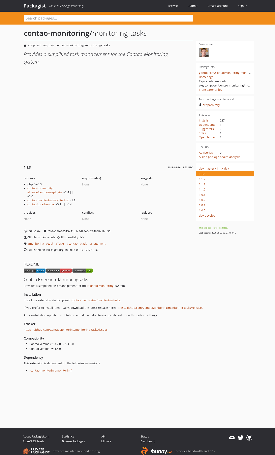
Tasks (61, 243)
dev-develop (207, 215)
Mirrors (106, 441)
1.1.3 (202, 174)
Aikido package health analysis (219, 157)
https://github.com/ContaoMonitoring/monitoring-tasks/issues (66, 329)
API (103, 436)
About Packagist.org (36, 436)
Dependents (207, 125)
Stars (202, 133)
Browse (173, 6)
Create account (218, 6)
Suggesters (206, 129)
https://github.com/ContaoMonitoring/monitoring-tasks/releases (160, 308)
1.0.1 (202, 205)
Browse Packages (73, 441)
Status (145, 436)
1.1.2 (202, 179)
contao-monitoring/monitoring (47, 200)
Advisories (206, 152)
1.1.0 (202, 189)
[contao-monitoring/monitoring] (50, 370)
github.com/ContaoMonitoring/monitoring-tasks (231, 73)
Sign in (242, 6)
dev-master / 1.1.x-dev (214, 168)
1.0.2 (202, 200)
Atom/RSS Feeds (33, 441)
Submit (192, 6)
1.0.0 (202, 210)
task (50, 243)
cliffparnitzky (211, 105)
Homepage (206, 77)
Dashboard (148, 441)
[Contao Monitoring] (101, 286)
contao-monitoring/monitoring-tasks (95, 300)
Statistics (68, 436)
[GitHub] (249, 437)
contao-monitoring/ (58, 33)
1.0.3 (202, 195)
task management (93, 243)
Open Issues (207, 137)
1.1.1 (202, 184)
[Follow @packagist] (241, 437)
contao (73, 243)
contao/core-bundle (40, 204)
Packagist (35, 5)
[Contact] (232, 437)
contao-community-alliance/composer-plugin (44, 190)
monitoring (36, 243)
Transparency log (210, 90)
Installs (204, 120)
